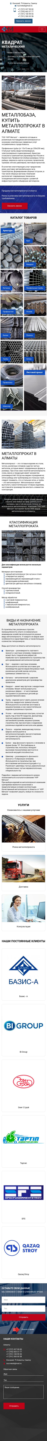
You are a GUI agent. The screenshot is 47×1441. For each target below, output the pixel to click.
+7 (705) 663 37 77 (25, 11)
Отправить (23, 1317)
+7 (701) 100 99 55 (25, 14)
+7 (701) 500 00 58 (25, 16)
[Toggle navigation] (42, 29)
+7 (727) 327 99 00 (25, 9)
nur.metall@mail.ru (24, 6)
